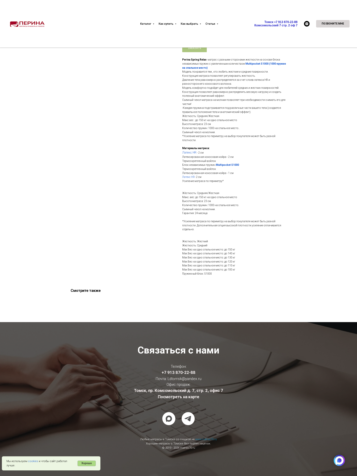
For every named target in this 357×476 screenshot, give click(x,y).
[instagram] (307, 24)
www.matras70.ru (206, 439)
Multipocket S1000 (227, 164)
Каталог (146, 23)
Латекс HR (189, 152)
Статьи (210, 23)
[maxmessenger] (168, 418)
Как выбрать (190, 23)
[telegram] (188, 418)
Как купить (166, 23)
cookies (33, 461)
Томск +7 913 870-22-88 (281, 22)
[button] (333, 23)
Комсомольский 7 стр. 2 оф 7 (276, 25)
